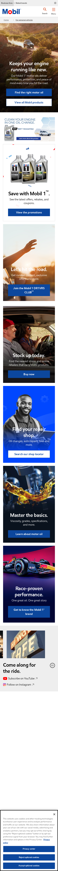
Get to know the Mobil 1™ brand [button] (29, 612)
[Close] (54, 814)
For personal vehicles (24, 20)
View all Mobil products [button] (29, 102)
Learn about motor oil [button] (29, 534)
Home (6, 20)
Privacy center (29, 848)
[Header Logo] (11, 11)
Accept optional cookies (29, 865)
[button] (53, 10)
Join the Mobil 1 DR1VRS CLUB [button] (29, 290)
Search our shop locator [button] (29, 454)
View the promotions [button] (29, 212)
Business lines (7, 3)
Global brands (21, 3)
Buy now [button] (29, 374)
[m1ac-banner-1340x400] (29, 129)
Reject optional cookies (29, 857)
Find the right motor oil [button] (29, 92)
